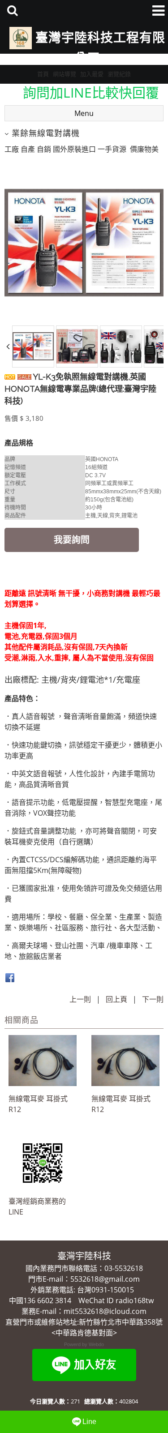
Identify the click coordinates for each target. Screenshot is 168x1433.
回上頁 (116, 999)
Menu (84, 113)
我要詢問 (72, 540)
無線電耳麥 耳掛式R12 (38, 1104)
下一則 (153, 999)
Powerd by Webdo (84, 1344)
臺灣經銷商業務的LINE (37, 1206)
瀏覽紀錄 (119, 74)
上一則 (80, 999)
